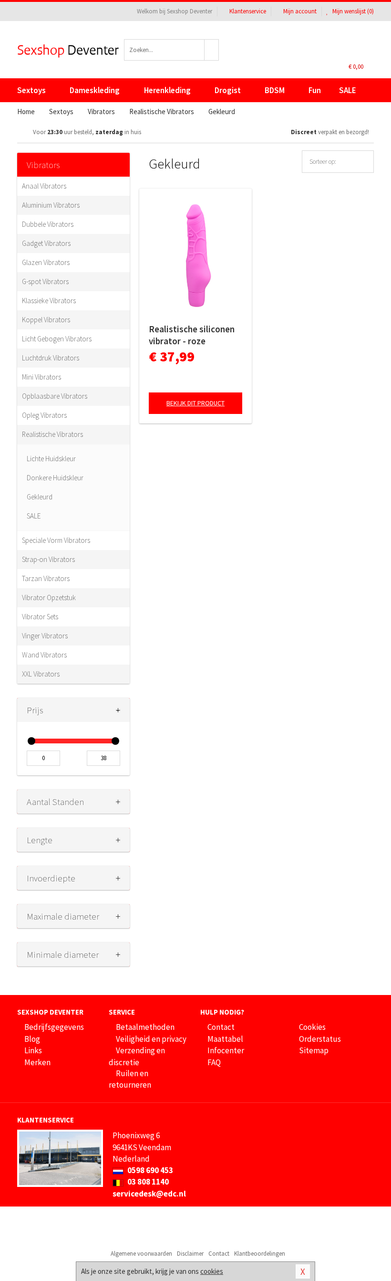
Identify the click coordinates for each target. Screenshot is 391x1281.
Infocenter (225, 1050)
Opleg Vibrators (44, 415)
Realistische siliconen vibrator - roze (192, 335)
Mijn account (300, 11)
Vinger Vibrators (45, 635)
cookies (211, 1271)
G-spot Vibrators (45, 281)
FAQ (214, 1062)
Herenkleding (167, 90)
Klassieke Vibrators (49, 300)
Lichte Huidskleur (51, 458)
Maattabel (225, 1039)
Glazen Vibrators (46, 262)
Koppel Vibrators (46, 319)
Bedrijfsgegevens (54, 1027)
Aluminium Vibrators (51, 205)
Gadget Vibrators (46, 243)
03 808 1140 (147, 1181)
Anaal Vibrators (44, 186)
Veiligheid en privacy (151, 1039)
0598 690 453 (149, 1170)
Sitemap (314, 1050)
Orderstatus (320, 1039)
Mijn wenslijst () (352, 11)
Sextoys (31, 90)
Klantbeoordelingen (259, 1253)
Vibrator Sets (40, 616)
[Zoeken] (212, 50)
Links (33, 1050)
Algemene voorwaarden (141, 1253)
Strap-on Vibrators (48, 559)
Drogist (228, 90)
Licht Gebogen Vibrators (57, 338)
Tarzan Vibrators (46, 578)
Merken (37, 1062)
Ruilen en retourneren (130, 1079)
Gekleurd (39, 496)
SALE (347, 90)
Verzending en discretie (137, 1056)
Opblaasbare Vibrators (54, 396)
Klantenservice (247, 11)
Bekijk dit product (195, 403)
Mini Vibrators (41, 376)
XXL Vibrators (41, 673)
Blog (32, 1039)
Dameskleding (95, 90)
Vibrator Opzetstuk (49, 597)
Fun (315, 90)
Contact (221, 1027)
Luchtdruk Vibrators (50, 357)
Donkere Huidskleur (55, 477)
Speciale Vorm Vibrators (56, 540)
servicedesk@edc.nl (149, 1193)
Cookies (312, 1027)
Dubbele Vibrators (47, 224)
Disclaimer (190, 1253)
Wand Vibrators (44, 654)
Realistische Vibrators (52, 434)
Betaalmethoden (145, 1027)
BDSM (275, 90)
